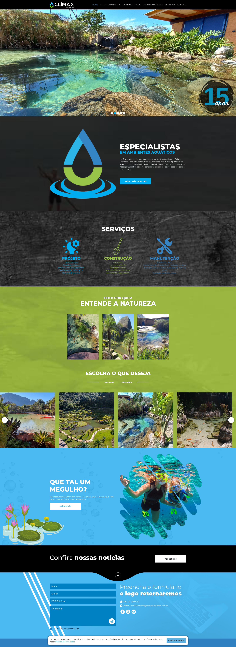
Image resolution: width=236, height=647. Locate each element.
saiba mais (65, 506)
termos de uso (73, 629)
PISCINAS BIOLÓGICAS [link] (153, 5)
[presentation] (5, 420)
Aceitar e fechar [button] (176, 640)
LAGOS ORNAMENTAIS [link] (110, 5)
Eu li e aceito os (66, 629)
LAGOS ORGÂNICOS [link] (131, 5)
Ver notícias (170, 559)
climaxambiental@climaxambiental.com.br (149, 606)
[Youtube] (134, 612)
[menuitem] (95, 4)
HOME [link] (95, 5)
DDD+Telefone (58, 601)
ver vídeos (126, 382)
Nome (54, 586)
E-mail (54, 594)
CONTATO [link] (181, 5)
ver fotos (109, 382)
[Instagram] (128, 612)
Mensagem (57, 609)
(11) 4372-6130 (133, 602)
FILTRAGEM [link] (170, 5)
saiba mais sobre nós (136, 181)
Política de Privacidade (65, 642)
